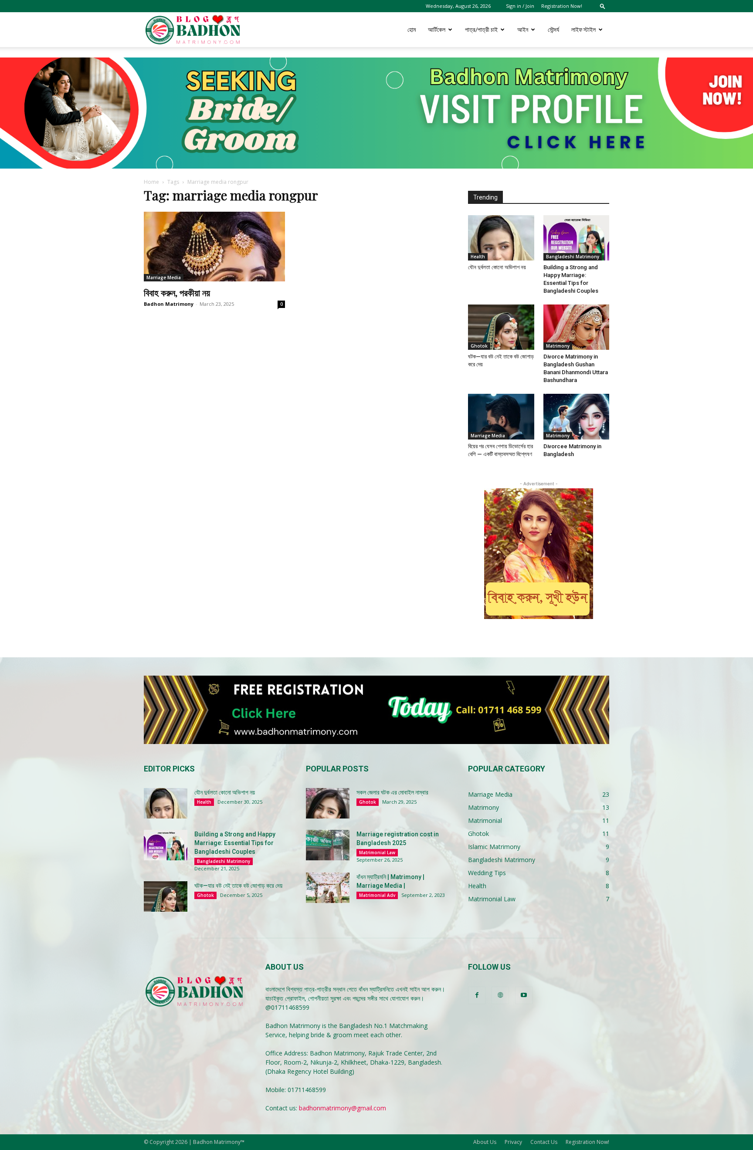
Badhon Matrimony (168, 304)
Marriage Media (163, 277)
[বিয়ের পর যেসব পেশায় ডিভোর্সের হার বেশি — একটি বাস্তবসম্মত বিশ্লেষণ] (501, 416)
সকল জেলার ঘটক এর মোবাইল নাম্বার (392, 792)
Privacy (513, 1142)
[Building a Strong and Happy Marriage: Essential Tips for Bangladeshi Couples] (576, 237)
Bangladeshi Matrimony (572, 257)
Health (478, 257)
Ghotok (479, 346)
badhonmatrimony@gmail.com (342, 1108)
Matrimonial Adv (377, 895)
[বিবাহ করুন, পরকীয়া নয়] (214, 246)
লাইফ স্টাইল (583, 29)
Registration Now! (561, 6)
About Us (484, 1142)
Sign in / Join (520, 6)
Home (151, 182)
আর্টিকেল (436, 29)
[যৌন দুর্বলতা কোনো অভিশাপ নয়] (501, 237)
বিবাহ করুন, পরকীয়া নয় (177, 292)
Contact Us (543, 1142)
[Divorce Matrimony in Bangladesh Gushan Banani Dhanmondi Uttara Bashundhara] (576, 327)
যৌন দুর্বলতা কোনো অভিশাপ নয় (497, 267)
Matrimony (558, 346)
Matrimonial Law (377, 852)
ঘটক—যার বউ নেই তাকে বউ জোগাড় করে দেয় (238, 885)
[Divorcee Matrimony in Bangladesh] (576, 416)
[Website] (500, 995)
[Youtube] (524, 995)
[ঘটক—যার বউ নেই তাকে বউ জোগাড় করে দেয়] (501, 327)
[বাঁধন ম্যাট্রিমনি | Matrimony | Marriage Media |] (327, 888)
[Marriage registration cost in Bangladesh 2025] (327, 845)
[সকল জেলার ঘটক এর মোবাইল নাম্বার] (327, 803)
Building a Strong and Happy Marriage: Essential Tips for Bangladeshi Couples (234, 843)
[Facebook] (476, 995)
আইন (522, 29)
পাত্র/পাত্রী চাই (481, 29)
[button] (602, 6)
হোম (411, 29)
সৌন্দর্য (553, 29)
